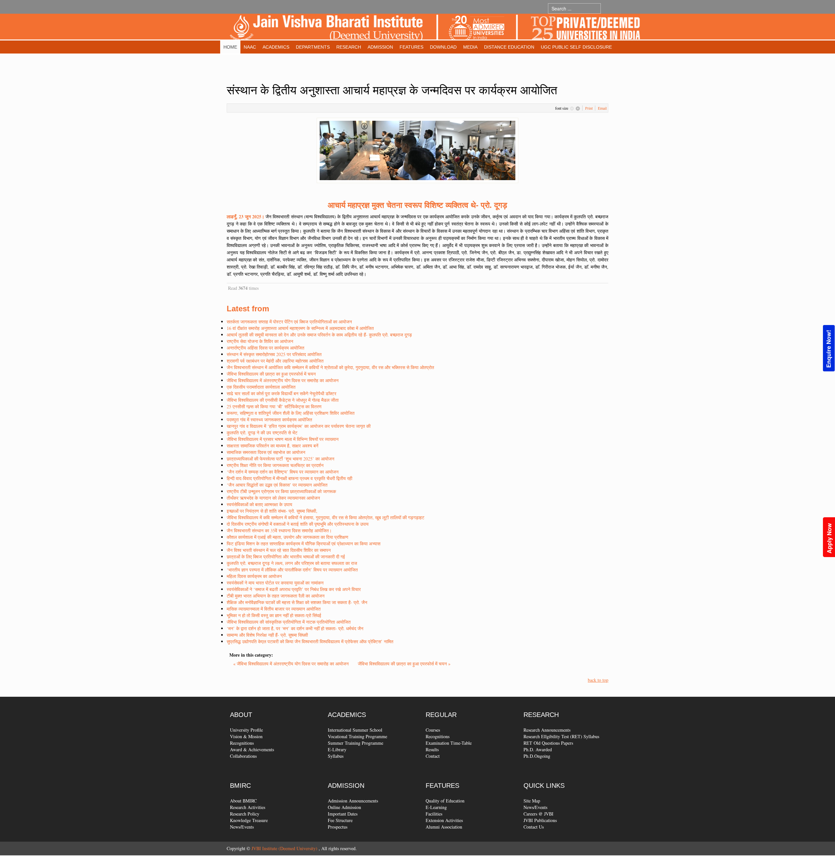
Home (230, 47)
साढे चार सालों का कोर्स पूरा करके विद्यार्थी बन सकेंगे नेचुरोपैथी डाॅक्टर (281, 393)
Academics (276, 47)
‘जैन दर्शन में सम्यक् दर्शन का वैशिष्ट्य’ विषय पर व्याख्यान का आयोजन (283, 472)
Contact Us (534, 827)
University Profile (246, 730)
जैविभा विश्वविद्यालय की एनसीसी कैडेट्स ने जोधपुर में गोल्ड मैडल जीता (283, 400)
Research (348, 47)
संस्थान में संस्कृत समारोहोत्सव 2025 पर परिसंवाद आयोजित (274, 354)
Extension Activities (444, 820)
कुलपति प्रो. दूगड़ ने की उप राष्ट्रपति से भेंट (262, 432)
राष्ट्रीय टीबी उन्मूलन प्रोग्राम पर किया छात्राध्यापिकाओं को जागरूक (281, 491)
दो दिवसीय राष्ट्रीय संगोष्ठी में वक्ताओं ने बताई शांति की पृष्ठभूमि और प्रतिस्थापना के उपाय (298, 524)
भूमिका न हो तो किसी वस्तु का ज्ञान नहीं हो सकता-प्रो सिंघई (274, 615)
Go (607, 8)
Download (443, 47)
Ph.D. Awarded (538, 749)
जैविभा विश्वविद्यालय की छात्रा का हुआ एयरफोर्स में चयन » (404, 664)
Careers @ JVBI (539, 814)
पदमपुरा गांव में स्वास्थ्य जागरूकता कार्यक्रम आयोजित (269, 419)
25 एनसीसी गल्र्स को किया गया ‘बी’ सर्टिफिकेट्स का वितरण (274, 406)
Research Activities (247, 807)
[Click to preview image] (417, 150)
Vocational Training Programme (357, 736)
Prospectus (337, 827)
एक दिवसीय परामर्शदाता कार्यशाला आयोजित (261, 387)
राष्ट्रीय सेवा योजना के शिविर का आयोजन (260, 341)
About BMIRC (243, 801)
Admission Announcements (353, 801)
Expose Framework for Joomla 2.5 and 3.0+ (435, 28)
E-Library (337, 749)
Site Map (532, 801)
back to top (598, 680)
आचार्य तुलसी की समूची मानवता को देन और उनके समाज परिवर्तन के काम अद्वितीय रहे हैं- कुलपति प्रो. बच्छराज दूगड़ (319, 335)
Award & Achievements (252, 749)
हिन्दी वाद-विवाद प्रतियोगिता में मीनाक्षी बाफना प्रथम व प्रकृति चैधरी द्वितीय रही (289, 478)
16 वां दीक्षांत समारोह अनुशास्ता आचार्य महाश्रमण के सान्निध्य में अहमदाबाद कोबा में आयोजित (300, 328)
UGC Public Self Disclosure (576, 47)
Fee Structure (340, 820)
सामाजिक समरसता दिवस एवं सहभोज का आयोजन (266, 452)
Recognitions (242, 743)
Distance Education (509, 47)
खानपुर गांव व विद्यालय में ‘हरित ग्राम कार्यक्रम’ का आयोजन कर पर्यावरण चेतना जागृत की (299, 426)
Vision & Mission (246, 736)
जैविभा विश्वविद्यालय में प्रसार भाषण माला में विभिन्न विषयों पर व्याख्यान (283, 439)
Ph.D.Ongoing (537, 756)
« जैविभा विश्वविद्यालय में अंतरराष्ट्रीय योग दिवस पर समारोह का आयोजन (291, 664)
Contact (433, 756)
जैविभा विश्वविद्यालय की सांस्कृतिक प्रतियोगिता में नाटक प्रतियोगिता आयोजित (289, 622)
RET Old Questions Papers (548, 743)
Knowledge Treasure (249, 820)
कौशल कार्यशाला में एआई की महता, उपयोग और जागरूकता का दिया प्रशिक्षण (287, 537)
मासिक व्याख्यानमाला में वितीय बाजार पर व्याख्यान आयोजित (274, 609)
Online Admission (344, 807)
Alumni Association (444, 827)
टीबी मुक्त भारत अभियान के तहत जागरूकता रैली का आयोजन (276, 596)
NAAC (250, 47)
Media (470, 47)
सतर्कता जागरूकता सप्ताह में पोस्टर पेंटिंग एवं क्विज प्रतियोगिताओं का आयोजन (289, 322)
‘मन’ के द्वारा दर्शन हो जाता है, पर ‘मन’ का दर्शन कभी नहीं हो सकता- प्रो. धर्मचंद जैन (295, 628)
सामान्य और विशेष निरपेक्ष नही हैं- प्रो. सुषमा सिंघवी (267, 635)
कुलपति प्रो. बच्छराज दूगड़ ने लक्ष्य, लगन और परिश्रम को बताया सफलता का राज (292, 563)
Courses (433, 730)
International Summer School (355, 730)
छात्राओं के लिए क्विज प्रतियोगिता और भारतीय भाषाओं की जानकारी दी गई (286, 556)
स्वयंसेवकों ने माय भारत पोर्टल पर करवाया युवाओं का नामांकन (275, 583)
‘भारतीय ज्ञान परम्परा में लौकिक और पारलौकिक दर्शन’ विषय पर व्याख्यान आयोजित (292, 570)
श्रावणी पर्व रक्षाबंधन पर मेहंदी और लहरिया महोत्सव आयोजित (275, 361)
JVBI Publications (540, 820)
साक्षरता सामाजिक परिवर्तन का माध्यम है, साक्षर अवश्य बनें (272, 446)
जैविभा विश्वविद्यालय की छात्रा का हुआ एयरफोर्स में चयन (271, 374)
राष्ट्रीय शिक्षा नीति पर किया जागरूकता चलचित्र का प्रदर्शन (275, 465)
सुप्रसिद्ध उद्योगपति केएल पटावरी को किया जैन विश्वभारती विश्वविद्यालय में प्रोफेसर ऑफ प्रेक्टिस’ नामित (310, 641)
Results (432, 749)
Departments (313, 47)
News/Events (242, 827)
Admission (380, 47)
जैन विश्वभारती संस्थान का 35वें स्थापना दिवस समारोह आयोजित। (279, 530)
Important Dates (342, 814)
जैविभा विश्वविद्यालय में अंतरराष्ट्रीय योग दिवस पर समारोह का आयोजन (283, 380)
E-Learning (436, 807)
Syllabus (335, 756)
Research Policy (244, 814)
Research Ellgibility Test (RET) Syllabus (561, 736)
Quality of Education (445, 801)
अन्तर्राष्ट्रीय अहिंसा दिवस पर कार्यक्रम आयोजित (265, 348)
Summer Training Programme (355, 743)
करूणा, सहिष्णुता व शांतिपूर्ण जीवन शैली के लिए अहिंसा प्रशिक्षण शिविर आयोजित (291, 413)
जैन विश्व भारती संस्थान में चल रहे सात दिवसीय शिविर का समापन (279, 550)
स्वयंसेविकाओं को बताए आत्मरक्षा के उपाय (259, 504)
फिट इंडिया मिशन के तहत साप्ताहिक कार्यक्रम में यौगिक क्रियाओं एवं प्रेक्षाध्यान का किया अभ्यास (303, 543)
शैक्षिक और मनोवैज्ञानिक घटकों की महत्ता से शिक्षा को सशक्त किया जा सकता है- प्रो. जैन (297, 602)
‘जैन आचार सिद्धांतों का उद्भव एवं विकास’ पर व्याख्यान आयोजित (277, 485)
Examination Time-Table (449, 743)
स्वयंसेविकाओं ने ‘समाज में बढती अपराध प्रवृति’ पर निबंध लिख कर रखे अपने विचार (294, 589)
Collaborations (243, 756)
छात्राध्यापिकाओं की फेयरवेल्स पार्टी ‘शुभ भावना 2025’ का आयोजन (280, 459)
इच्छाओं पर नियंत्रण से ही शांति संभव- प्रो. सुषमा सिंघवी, (272, 511)
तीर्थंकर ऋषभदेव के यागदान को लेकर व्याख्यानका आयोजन (273, 498)
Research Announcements (547, 730)
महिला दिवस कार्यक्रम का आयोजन (254, 576)
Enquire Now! (828, 349)
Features (411, 47)
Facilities (434, 814)
